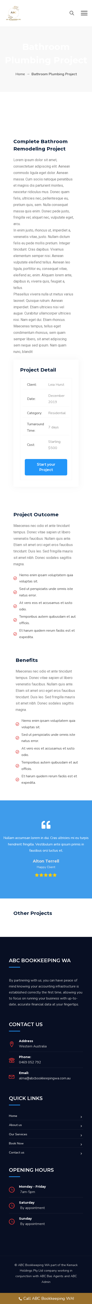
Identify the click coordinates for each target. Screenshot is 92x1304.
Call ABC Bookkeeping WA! (48, 1298)
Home (20, 74)
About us (15, 1125)
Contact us (16, 1152)
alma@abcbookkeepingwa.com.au (45, 1078)
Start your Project (46, 467)
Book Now (16, 1143)
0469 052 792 (30, 1062)
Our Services (18, 1134)
